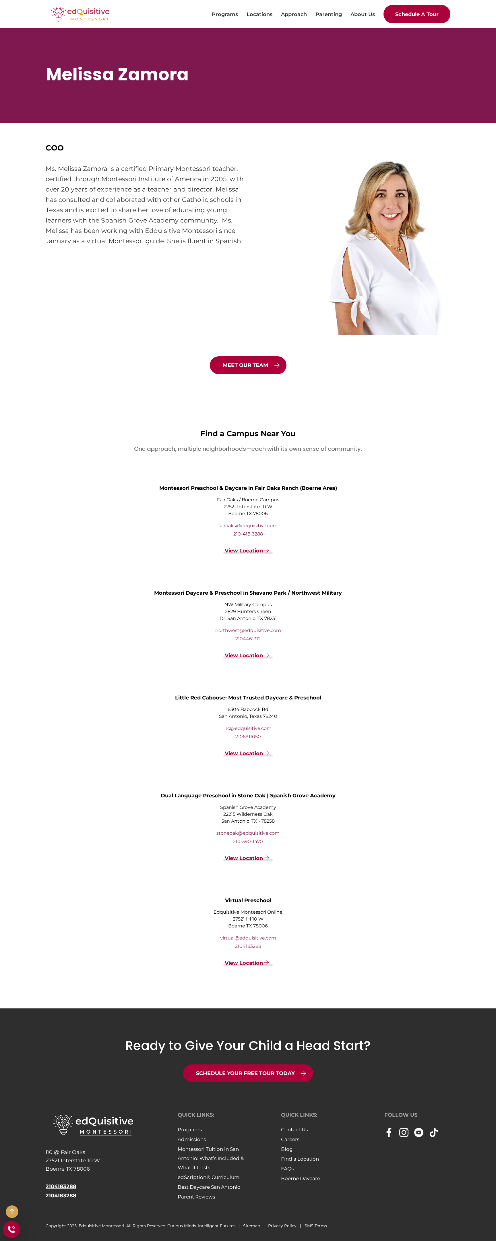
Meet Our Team (245, 365)
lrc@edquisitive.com (248, 728)
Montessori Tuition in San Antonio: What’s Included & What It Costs (211, 1158)
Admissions (192, 1139)
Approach (294, 14)
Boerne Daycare (300, 1178)
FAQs (287, 1169)
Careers (290, 1139)
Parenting (328, 14)
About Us (362, 14)
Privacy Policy (283, 1225)
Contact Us (294, 1129)
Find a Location (300, 1159)
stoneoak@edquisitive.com (248, 833)
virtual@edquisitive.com (248, 938)
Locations (259, 14)
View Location (244, 551)
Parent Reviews (196, 1197)
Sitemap (252, 1225)
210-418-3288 (248, 534)
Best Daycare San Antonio (209, 1187)
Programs (225, 14)
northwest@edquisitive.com (248, 630)
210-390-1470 (248, 841)
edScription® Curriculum (208, 1177)
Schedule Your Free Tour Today (245, 1073)
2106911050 (248, 736)
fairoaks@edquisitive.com (248, 525)
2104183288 (248, 946)
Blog (287, 1149)
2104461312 (248, 638)
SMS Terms (316, 1225)
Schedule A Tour (417, 14)
